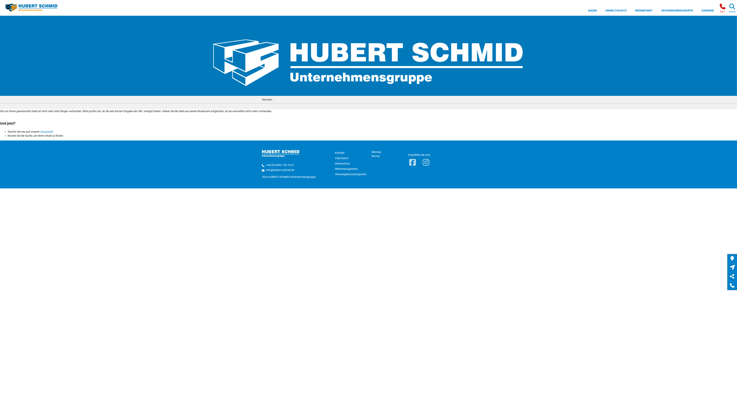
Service (375, 156)
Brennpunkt (644, 10)
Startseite (267, 99)
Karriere (707, 10)
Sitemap (376, 152)
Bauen (592, 10)
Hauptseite (46, 131)
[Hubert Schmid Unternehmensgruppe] (31, 7)
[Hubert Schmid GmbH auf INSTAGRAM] (426, 162)
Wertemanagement (346, 168)
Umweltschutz (616, 10)
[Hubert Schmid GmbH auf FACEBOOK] (412, 162)
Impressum (341, 158)
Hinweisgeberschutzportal (350, 174)
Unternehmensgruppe (677, 10)
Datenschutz (342, 163)
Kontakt (340, 152)
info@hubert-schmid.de (280, 170)
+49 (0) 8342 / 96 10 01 (280, 165)
